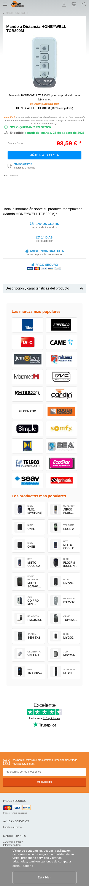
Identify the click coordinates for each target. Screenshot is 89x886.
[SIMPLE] (27, 428)
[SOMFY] (61, 428)
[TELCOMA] (61, 359)
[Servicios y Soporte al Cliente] (74, 4)
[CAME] (61, 342)
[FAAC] (61, 376)
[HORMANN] (27, 445)
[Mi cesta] (84, 4)
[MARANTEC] (27, 376)
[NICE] (27, 324)
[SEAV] (27, 480)
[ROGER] (61, 411)
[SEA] (61, 445)
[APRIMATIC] (61, 480)
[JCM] (27, 359)
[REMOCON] (27, 394)
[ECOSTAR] (61, 463)
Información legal (12, 845)
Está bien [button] (44, 877)
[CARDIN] (61, 394)
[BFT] (27, 342)
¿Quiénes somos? (13, 841)
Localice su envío (12, 827)
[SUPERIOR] (61, 324)
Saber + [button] (27, 865)
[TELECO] (27, 463)
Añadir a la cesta (44, 155)
